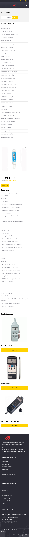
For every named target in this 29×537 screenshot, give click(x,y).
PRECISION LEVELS (6, 96)
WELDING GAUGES (5, 137)
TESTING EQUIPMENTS (7, 121)
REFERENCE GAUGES (6, 106)
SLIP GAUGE (4, 109)
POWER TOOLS (5, 93)
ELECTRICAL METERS (6, 50)
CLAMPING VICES (5, 31)
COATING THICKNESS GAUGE (8, 34)
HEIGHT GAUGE (5, 62)
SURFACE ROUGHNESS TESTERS (9, 118)
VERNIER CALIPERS (6, 134)
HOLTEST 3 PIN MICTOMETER (9, 65)
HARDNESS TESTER (6, 59)
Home (3, 17)
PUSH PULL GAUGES (6, 103)
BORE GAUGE (4, 28)
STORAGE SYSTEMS (6, 115)
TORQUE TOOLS (5, 128)
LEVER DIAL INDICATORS (7, 78)
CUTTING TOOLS (6, 464)
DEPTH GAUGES (5, 41)
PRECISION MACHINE (6, 100)
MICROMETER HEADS (6, 81)
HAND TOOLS (4, 56)
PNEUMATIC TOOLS (6, 90)
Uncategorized (5, 131)
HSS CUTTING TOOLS (6, 69)
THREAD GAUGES (5, 124)
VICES (3, 503)
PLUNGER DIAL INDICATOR (7, 87)
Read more (14, 350)
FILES (2, 53)
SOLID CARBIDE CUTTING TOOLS (9, 112)
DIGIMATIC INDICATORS (7, 44)
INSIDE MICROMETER (6, 75)
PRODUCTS (8, 17)
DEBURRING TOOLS (6, 37)
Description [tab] (5, 185)
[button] (25, 148)
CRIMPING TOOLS (6, 461)
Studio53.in (3, 531)
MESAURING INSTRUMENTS (8, 474)
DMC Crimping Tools (6, 47)
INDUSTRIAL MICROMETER (8, 72)
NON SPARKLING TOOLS (7, 84)
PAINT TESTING (6, 477)
